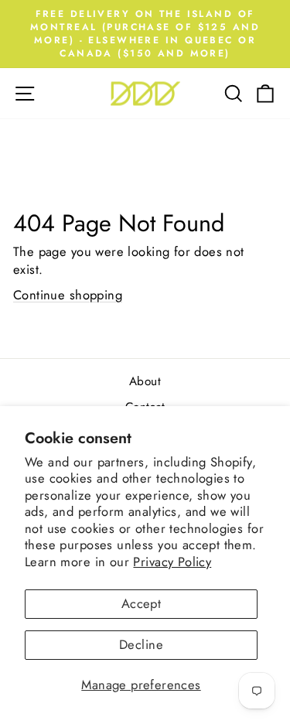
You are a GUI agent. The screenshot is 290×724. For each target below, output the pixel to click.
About (145, 381)
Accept (141, 603)
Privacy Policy (172, 561)
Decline (141, 644)
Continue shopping (67, 294)
